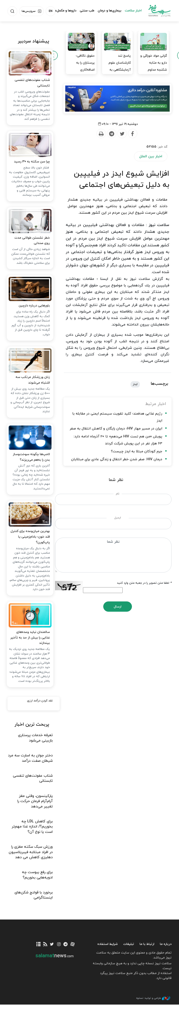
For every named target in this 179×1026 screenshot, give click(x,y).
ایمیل (117, 518)
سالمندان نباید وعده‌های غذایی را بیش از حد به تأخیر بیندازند (30, 637)
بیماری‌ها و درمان (109, 10)
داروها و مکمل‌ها (64, 10)
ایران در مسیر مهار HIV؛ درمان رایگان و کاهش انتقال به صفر (116, 428)
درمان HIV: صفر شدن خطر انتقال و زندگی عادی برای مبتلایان (116, 459)
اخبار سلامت (133, 10)
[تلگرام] (66, 944)
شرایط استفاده (107, 944)
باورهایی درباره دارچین (34, 305)
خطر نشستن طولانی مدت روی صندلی (32, 241)
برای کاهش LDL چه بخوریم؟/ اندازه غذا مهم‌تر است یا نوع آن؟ (32, 826)
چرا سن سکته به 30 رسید (32, 161)
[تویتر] (52, 944)
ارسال (117, 606)
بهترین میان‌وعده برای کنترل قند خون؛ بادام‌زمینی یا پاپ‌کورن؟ (30, 537)
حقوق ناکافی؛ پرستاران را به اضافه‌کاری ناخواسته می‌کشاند (81, 66)
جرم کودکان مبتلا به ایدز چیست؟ (136, 451)
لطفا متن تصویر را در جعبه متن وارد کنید (144, 583)
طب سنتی (87, 10)
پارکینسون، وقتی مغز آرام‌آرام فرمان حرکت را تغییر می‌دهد (35, 801)
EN (50, 11)
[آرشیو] (38, 944)
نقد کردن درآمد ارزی (40, 701)
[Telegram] (111, 133)
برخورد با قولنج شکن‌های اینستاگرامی (33, 895)
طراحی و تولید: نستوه (148, 998)
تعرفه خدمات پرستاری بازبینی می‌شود (35, 738)
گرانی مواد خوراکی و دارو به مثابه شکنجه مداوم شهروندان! (153, 66)
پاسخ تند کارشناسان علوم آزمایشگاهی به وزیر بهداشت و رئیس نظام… (120, 70)
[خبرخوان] (45, 944)
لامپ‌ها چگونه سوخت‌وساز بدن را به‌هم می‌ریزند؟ (31, 457)
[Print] (101, 133)
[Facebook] (132, 133)
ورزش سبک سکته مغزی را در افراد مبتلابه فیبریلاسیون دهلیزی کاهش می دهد (31, 852)
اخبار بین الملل (150, 156)
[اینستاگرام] (59, 944)
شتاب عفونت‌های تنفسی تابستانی (32, 83)
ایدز (135, 384)
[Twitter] (122, 133)
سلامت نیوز (159, 10)
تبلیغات (128, 944)
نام (117, 494)
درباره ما (166, 944)
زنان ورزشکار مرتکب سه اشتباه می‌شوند (33, 380)
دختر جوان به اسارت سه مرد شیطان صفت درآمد (30, 758)
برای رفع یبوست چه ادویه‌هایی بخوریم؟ (37, 875)
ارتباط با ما (147, 944)
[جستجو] (12, 11)
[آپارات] (72, 944)
